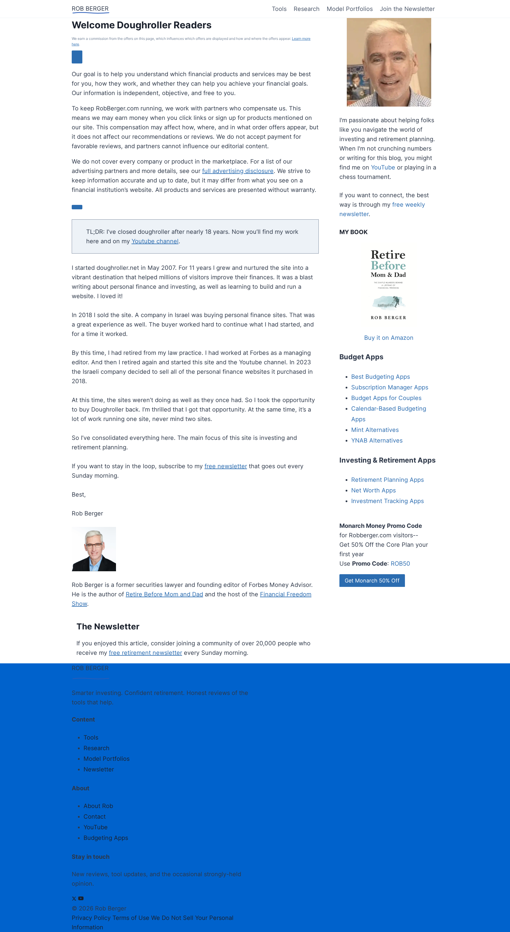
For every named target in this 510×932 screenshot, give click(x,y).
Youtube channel (155, 241)
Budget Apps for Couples (386, 397)
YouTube (383, 167)
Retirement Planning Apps (387, 479)
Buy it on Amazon (388, 337)
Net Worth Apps (373, 490)
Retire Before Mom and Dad (164, 594)
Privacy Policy (91, 917)
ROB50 (400, 563)
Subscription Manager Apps (389, 387)
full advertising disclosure (238, 170)
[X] (74, 898)
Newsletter (99, 769)
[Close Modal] (77, 56)
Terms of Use (130, 917)
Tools (279, 8)
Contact (95, 816)
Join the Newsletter (407, 8)
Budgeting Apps (106, 837)
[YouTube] (81, 898)
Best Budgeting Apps (380, 376)
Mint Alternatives (375, 429)
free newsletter (226, 466)
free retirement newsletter (145, 652)
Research (307, 8)
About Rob (98, 805)
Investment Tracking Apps (387, 501)
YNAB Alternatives (377, 440)
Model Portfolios (350, 8)
